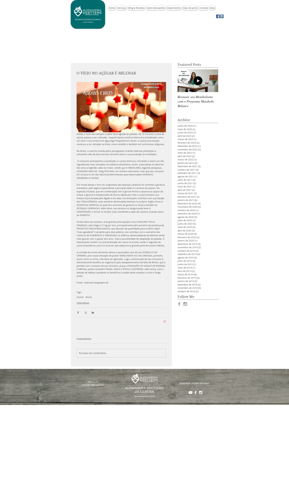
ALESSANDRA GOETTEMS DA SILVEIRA (144, 390)
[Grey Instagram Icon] (185, 304)
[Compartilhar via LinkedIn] (92, 312)
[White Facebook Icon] (195, 392)
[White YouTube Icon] (190, 392)
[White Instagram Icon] (200, 392)
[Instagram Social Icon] (222, 16)
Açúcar (80, 297)
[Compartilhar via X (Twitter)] (85, 312)
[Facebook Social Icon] (218, 16)
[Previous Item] (182, 80)
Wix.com (165, 458)
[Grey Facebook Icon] (179, 304)
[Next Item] (213, 80)
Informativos (83, 302)
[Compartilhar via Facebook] (78, 312)
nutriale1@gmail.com (93, 384)
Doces (88, 297)
